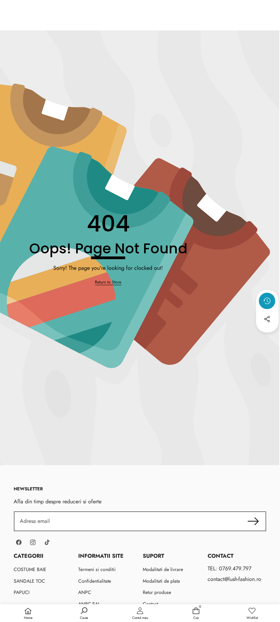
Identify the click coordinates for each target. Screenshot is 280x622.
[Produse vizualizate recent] (267, 301)
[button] (267, 337)
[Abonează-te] (253, 521)
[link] (108, 282)
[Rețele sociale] (267, 319)
